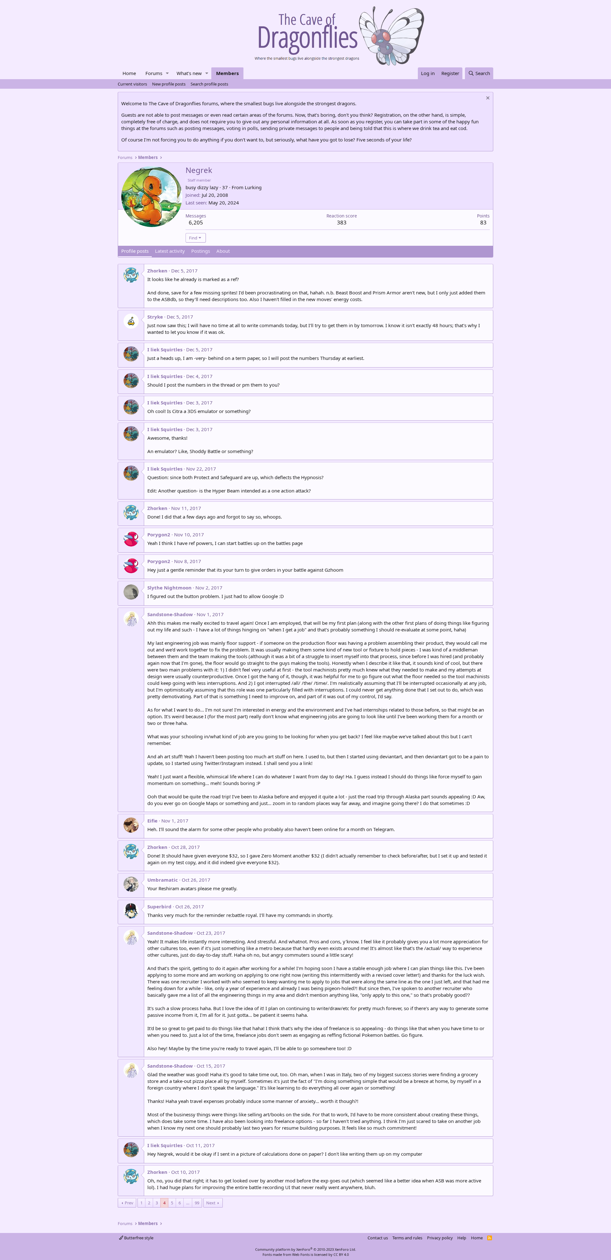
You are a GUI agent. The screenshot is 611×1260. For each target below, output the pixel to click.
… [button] (187, 1203)
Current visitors (132, 84)
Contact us (378, 1238)
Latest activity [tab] (170, 251)
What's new (189, 73)
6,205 (196, 222)
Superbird (159, 906)
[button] (167, 73)
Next (210, 1203)
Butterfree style (138, 1238)
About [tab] (223, 251)
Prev (129, 1203)
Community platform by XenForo (305, 1249)
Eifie (152, 820)
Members (227, 73)
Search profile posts (209, 84)
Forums (153, 73)
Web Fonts (301, 1254)
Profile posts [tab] (135, 251)
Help (461, 1238)
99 (197, 1203)
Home (129, 73)
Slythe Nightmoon (169, 587)
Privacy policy (440, 1238)
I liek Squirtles (164, 349)
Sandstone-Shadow (170, 614)
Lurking (253, 187)
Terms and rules (407, 1238)
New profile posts (169, 84)
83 (483, 222)
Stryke (155, 316)
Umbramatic (162, 880)
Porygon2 (158, 534)
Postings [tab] (200, 251)
